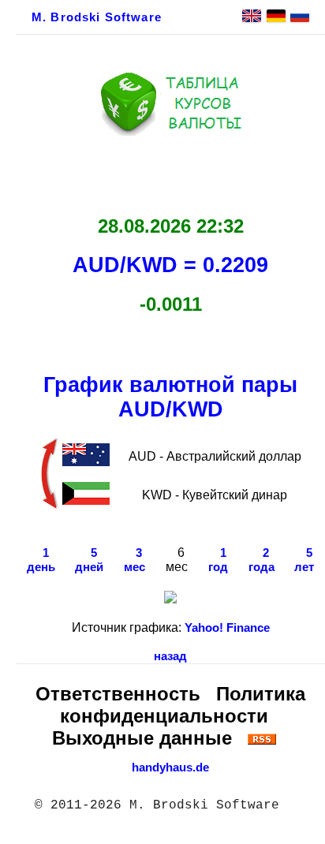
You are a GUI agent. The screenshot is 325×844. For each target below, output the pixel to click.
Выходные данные (142, 738)
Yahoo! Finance (227, 628)
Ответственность (117, 693)
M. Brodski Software (97, 17)
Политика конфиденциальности (182, 704)
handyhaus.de (170, 767)
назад (170, 656)
